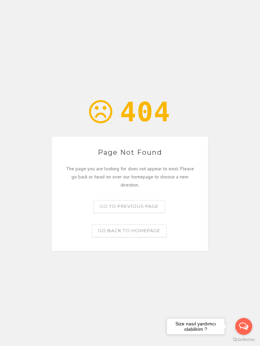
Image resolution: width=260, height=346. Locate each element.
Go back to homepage (129, 230)
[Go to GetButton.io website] (244, 339)
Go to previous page (129, 206)
